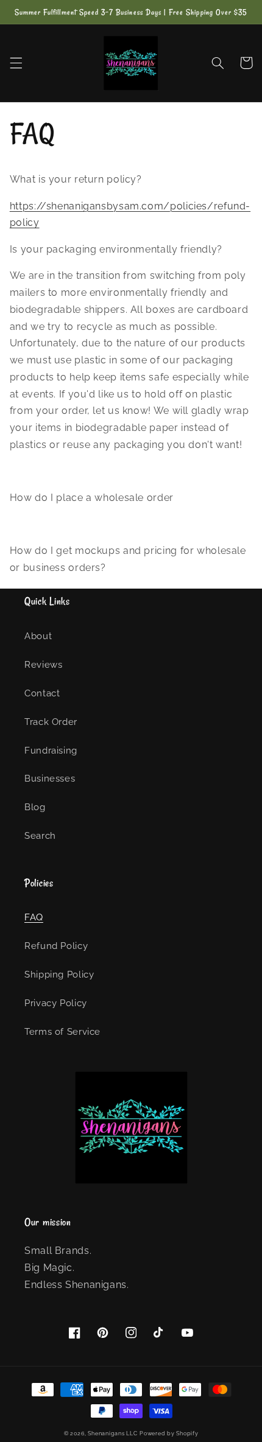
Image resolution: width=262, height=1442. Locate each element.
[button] (16, 63)
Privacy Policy (55, 1003)
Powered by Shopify (169, 1433)
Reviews (43, 664)
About (38, 636)
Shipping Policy (59, 974)
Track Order (50, 721)
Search (40, 835)
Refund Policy (56, 945)
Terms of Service (62, 1031)
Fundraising (50, 750)
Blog (35, 807)
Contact (42, 693)
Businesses (49, 778)
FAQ (33, 917)
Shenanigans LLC (112, 1433)
